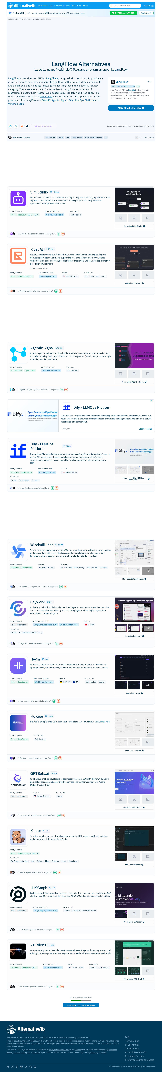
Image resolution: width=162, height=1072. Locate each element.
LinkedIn (36, 1052)
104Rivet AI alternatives (38, 268)
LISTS (85, 6)
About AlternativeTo (135, 1052)
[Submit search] (111, 6)
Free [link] (67, 137)
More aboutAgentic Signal (133, 382)
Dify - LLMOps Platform (82, 100)
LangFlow (13, 78)
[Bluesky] (21, 1066)
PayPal (103, 1052)
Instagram (25, 1052)
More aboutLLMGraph (133, 922)
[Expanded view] (136, 137)
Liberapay (94, 1052)
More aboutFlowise (133, 750)
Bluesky (10, 1052)
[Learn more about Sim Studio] (18, 198)
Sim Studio (46, 96)
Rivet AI (46, 100)
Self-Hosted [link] (50, 137)
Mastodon (113, 1049)
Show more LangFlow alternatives (81, 1005)
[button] (54, 192)
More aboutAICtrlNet (133, 979)
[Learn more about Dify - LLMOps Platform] (18, 450)
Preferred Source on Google (139, 1059)
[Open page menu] (152, 6)
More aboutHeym (133, 693)
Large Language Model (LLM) (45, 625)
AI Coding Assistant (48, 276)
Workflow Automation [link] (93, 137)
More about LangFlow (129, 107)
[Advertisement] (81, 39)
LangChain (52, 78)
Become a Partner (134, 1056)
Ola (23, 1041)
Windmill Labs (16, 103)
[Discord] (8, 1066)
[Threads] (26, 1066)
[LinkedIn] (35, 1066)
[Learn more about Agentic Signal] (18, 354)
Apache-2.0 (33, 215)
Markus (32, 1041)
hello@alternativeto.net (59, 1049)
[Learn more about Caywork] (18, 608)
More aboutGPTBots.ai (133, 807)
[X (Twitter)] (12, 1066)
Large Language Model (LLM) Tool (123, 86)
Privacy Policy (132, 1044)
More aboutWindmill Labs (133, 579)
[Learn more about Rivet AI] (18, 255)
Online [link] (60, 137)
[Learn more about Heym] (18, 665)
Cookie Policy (132, 1048)
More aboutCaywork (133, 636)
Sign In (147, 5)
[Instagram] (30, 1066)
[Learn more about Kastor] (18, 837)
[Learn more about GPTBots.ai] (18, 780)
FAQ (127, 1037)
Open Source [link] (77, 137)
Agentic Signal (59, 100)
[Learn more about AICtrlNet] (18, 951)
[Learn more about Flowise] (18, 722)
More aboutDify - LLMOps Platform (133, 479)
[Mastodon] (17, 1066)
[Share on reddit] (21, 126)
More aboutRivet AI (133, 283)
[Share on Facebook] (10, 126)
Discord (78, 1049)
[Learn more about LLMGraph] (18, 894)
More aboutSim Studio (133, 226)
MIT (30, 276)
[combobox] (125, 6)
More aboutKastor (133, 865)
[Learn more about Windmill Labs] (18, 551)
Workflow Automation (54, 215)
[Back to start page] (22, 5)
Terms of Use (132, 1040)
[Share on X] (16, 126)
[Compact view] (139, 137)
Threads (17, 1052)
